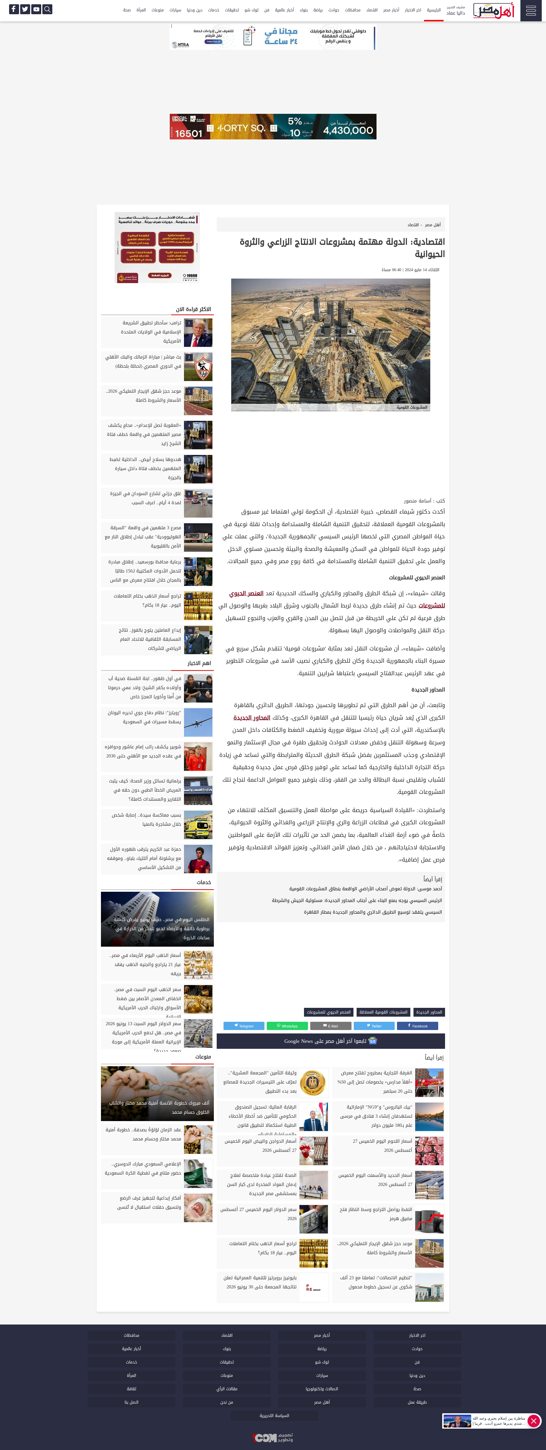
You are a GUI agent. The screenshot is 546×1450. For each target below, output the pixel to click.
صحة (127, 10)
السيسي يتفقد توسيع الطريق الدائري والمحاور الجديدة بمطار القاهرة (373, 912)
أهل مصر (322, 1402)
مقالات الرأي (226, 1389)
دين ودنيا (194, 10)
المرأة (141, 10)
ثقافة (131, 1389)
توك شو (251, 10)
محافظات (353, 10)
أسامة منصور (417, 501)
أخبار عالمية (284, 10)
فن (266, 10)
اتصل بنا (131, 1402)
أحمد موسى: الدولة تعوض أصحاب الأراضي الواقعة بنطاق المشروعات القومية (365, 888)
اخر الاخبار (413, 10)
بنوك (304, 10)
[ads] (273, 37)
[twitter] (25, 9)
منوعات (158, 10)
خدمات (213, 10)
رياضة (318, 10)
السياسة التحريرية (274, 1416)
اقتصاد (372, 10)
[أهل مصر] (493, 11)
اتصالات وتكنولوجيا (322, 1389)
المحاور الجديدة (251, 717)
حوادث (333, 10)
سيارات (175, 10)
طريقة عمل (417, 1402)
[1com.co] (273, 1438)
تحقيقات (232, 10)
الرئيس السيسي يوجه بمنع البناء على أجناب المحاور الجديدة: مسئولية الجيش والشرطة (357, 900)
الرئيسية (434, 10)
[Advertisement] (331, 453)
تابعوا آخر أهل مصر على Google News (326, 1041)
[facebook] (14, 9)
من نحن (226, 1402)
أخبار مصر (391, 10)
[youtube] (36, 9)
